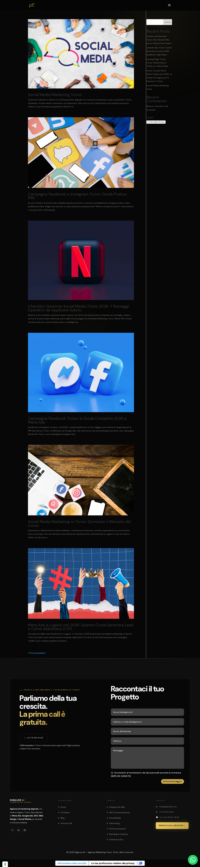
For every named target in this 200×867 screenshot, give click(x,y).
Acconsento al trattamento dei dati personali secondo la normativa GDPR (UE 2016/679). (146, 774)
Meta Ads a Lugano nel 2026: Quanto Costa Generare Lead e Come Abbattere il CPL (80, 627)
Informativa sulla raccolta (72, 863)
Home (63, 807)
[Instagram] (12, 830)
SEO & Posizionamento (119, 812)
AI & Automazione (117, 829)
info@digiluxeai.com (168, 807)
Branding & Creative (118, 834)
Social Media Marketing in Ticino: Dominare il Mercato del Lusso (79, 523)
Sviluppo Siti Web (117, 807)
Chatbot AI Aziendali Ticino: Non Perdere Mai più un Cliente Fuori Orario (159, 40)
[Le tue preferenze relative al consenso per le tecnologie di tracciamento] (5, 864)
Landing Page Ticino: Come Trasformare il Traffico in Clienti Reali (157, 63)
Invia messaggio (172, 781)
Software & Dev (116, 839)
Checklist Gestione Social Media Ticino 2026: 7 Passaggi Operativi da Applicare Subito (78, 308)
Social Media (115, 818)
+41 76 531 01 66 (166, 812)
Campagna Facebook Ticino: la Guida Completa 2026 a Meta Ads (77, 420)
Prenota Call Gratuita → (172, 825)
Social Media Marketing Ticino (55, 94)
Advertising (114, 823)
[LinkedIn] (24, 830)
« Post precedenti (36, 653)
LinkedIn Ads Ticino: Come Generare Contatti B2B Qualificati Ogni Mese (159, 51)
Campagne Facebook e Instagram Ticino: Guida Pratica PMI (77, 196)
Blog (63, 818)
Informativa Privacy (156, 122)
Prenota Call (66, 823)
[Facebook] (18, 830)
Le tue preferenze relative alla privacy (113, 863)
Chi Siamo (65, 812)
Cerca (167, 22)
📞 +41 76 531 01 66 (33, 738)
